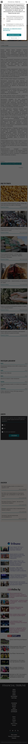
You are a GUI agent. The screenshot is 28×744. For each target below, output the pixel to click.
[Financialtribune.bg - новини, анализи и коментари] (14, 2)
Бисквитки (6, 30)
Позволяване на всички (14, 34)
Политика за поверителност (12, 29)
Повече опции (14, 38)
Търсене (26, 2)
